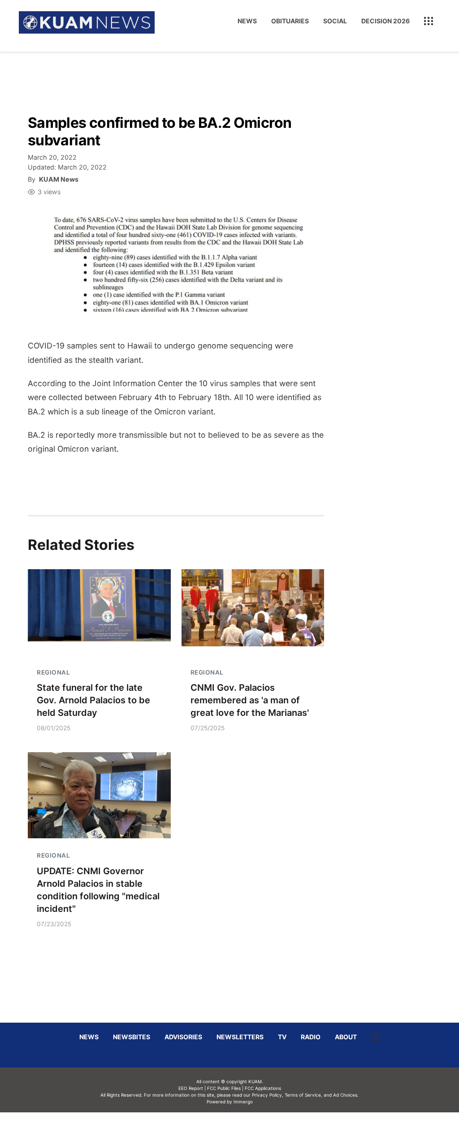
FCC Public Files (224, 1088)
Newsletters (240, 1037)
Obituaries (290, 21)
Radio (310, 1037)
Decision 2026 (385, 21)
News (247, 21)
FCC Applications (263, 1088)
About (346, 1037)
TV (282, 1037)
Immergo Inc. (243, 1129)
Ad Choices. (346, 1095)
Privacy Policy (267, 1095)
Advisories (183, 1037)
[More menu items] (428, 21)
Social (335, 21)
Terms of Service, (303, 1095)
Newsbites (131, 1037)
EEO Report (190, 1088)
